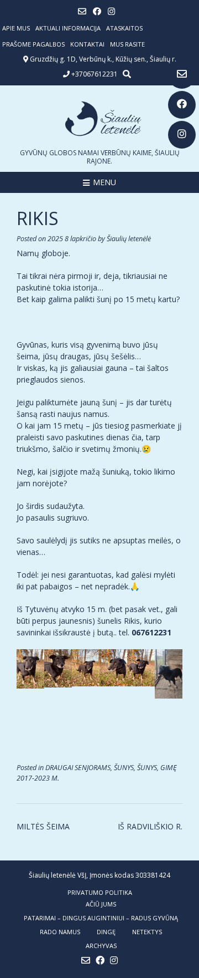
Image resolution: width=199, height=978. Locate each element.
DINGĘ (106, 932)
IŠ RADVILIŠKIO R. (150, 826)
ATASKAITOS (124, 28)
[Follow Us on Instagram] (182, 135)
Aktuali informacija (68, 28)
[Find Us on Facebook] (182, 105)
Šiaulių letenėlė (129, 238)
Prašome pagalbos (33, 44)
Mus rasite (127, 44)
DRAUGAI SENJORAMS (78, 767)
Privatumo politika (99, 892)
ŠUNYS (124, 767)
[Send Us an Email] (182, 75)
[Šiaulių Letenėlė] (99, 118)
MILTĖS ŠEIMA (43, 826)
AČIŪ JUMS (101, 904)
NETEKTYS (147, 932)
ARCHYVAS (101, 945)
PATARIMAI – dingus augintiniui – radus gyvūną (101, 918)
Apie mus (16, 28)
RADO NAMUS (60, 932)
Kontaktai (87, 44)
